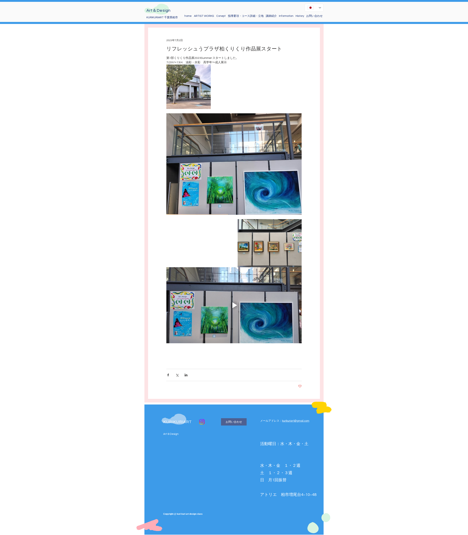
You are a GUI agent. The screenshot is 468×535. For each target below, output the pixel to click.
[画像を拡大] (188, 87)
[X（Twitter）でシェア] (177, 375)
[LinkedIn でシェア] (186, 375)
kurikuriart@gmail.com (295, 420)
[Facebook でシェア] (168, 375)
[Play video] (234, 305)
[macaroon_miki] (201, 421)
